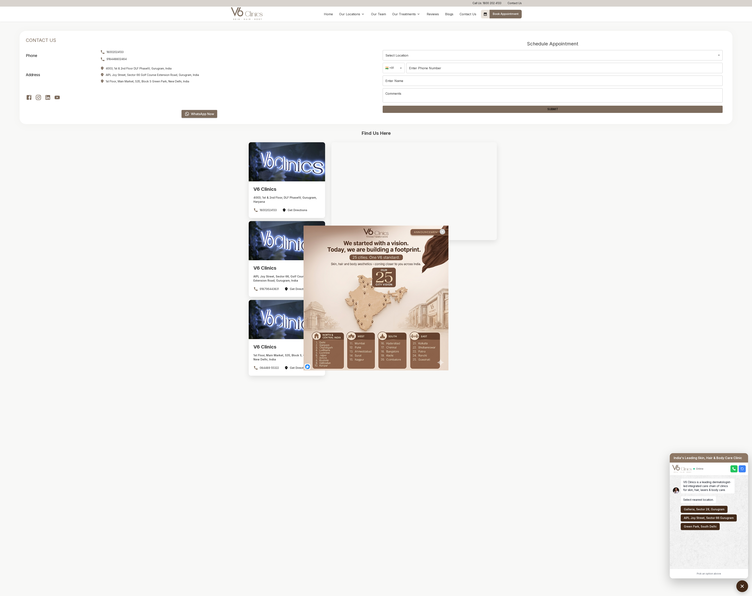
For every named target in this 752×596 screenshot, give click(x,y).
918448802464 (117, 59)
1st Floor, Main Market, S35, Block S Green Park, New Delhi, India (147, 81)
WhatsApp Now (202, 114)
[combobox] (553, 55)
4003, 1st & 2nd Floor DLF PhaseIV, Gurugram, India (139, 68)
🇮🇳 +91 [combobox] (389, 67)
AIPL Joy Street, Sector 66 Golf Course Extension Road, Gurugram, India (152, 75)
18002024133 (115, 52)
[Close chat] (742, 586)
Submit (552, 109)
